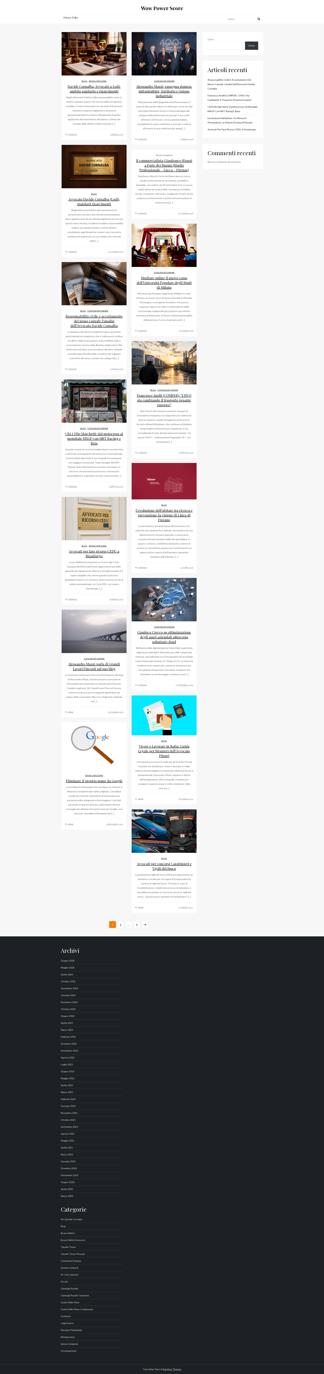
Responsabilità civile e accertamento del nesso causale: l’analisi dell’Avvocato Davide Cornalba (94, 321)
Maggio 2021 (67, 1140)
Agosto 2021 (68, 1133)
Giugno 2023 (67, 1016)
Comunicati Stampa (164, 81)
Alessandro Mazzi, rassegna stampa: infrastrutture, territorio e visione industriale (164, 91)
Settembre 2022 (69, 1050)
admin (70, 711)
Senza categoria (97, 81)
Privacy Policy (70, 17)
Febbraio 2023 (68, 1036)
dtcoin (64, 1281)
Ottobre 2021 (68, 1119)
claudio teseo (68, 1247)
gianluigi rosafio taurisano (75, 1295)
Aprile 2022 (67, 1085)
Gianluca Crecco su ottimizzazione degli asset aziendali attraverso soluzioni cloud (164, 637)
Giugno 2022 (67, 1071)
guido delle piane (70, 1302)
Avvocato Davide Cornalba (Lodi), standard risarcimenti (94, 201)
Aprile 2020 (67, 1189)
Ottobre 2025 (68, 981)
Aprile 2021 (67, 1147)
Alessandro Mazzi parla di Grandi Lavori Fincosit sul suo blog (94, 666)
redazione (72, 134)
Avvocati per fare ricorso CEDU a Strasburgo (94, 553)
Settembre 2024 (69, 988)
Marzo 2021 (67, 1154)
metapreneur (68, 1337)
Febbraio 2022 (68, 1099)
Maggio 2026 (67, 967)
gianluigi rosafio (69, 1288)
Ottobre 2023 (68, 1009)
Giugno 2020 (67, 1182)
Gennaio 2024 (68, 995)
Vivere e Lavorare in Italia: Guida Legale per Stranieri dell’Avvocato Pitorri (164, 751)
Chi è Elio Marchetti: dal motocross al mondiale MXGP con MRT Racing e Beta (94, 438)
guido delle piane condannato (77, 1309)
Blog (84, 81)
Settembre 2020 (69, 1175)
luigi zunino (67, 1323)
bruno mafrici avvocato (73, 1240)
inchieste (66, 1316)
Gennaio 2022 (68, 1106)
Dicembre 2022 (69, 1043)
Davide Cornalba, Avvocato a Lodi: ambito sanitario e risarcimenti (94, 88)
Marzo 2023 (67, 1029)
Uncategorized (68, 1350)
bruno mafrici (68, 1233)
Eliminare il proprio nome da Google (94, 781)
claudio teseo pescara (73, 1253)
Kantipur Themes (172, 1369)
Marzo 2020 (67, 1196)
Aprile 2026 (67, 974)
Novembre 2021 (69, 1112)
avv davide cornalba (71, 1219)
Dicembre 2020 (69, 1168)
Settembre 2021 (69, 1126)
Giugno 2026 (67, 960)
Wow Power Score (162, 8)
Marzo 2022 (67, 1092)
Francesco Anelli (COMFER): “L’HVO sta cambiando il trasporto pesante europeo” (164, 400)
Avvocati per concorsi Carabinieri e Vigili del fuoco (164, 866)
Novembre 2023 (69, 1002)
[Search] (258, 19)
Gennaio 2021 (68, 1161)
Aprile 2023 (67, 1022)
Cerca (211, 39)
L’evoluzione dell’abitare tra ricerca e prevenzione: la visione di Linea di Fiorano (164, 515)
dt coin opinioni (69, 1274)
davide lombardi (69, 1267)
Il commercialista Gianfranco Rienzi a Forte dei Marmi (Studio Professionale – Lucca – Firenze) (164, 165)
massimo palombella (71, 1330)
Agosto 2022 (68, 1057)
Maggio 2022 (67, 1078)
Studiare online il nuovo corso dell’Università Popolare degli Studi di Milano (164, 283)
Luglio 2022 (67, 1064)
